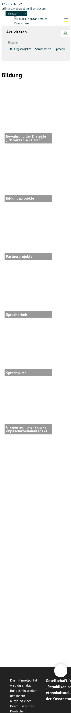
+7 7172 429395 (12, 4)
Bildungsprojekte (20, 49)
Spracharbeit (43, 49)
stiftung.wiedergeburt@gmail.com (24, 8)
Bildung (13, 42)
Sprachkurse (62, 49)
